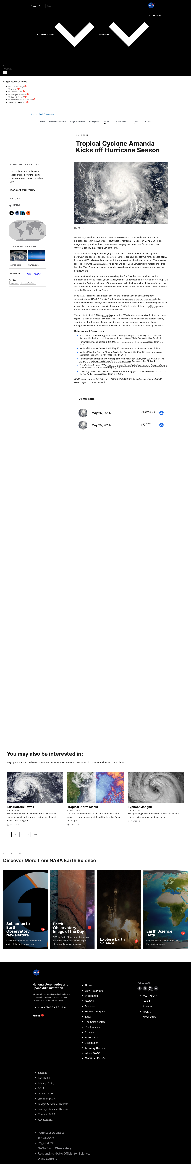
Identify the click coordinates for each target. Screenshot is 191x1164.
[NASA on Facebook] (139, 988)
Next (35, 834)
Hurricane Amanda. (129, 348)
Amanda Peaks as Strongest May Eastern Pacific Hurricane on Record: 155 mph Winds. (120, 337)
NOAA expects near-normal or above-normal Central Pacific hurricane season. (122, 360)
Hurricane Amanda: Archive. (133, 342)
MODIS (37, 274)
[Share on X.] (11, 213)
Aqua (29, 274)
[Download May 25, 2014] (161, 414)
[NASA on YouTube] (156, 988)
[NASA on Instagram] (145, 988)
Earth (42, 121)
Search (148, 121)
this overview (161, 287)
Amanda (120, 237)
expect (164, 303)
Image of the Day (77, 121)
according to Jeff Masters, (106, 280)
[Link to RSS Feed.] (28, 213)
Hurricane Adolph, (100, 264)
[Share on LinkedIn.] (22, 213)
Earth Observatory (57, 121)
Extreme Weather (27, 283)
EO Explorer (94, 121)
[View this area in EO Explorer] (27, 230)
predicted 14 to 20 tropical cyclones (140, 299)
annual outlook (86, 296)
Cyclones (14, 283)
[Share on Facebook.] (17, 213)
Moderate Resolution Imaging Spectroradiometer (121, 244)
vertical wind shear (112, 319)
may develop (106, 315)
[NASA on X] (150, 988)
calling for (152, 306)
